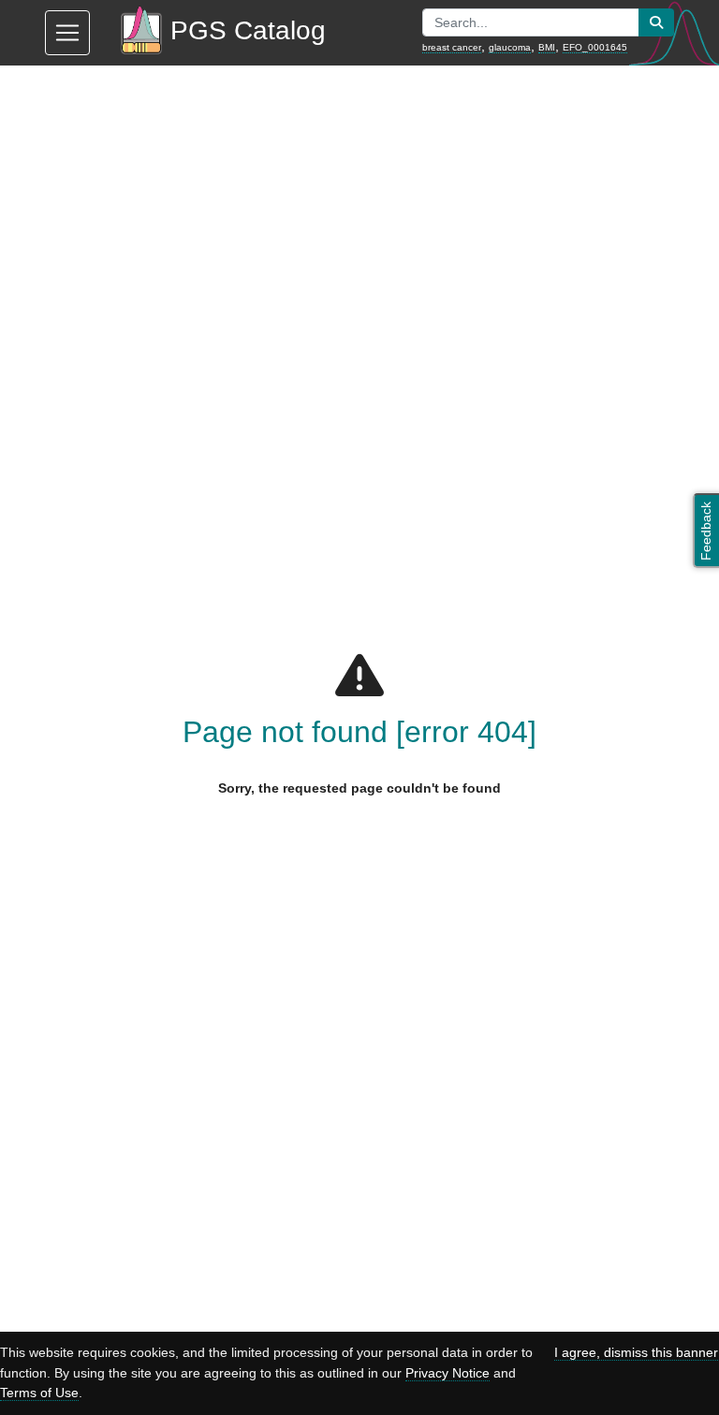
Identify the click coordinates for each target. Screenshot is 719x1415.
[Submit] (656, 22)
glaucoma (510, 47)
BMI (546, 47)
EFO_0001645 (595, 47)
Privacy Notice (447, 1372)
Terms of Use (39, 1392)
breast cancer (451, 47)
